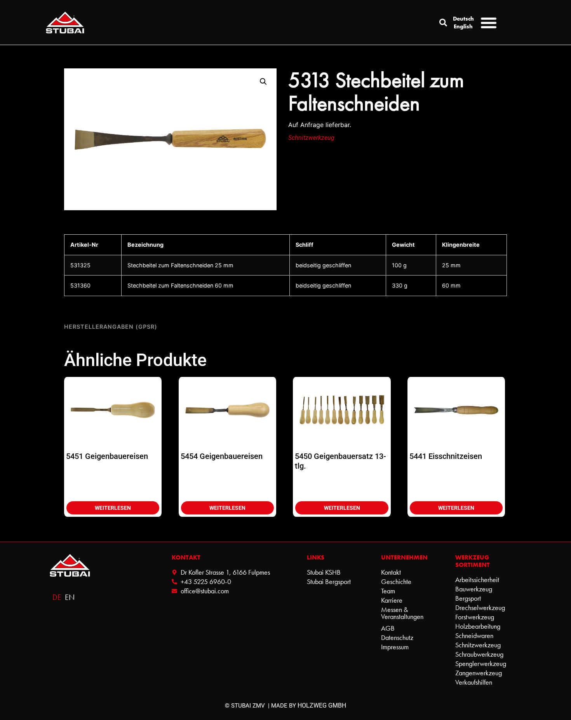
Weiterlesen (113, 508)
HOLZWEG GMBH (322, 705)
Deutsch (463, 19)
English (463, 26)
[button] (443, 22)
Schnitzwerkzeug (311, 137)
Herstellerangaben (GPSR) (110, 326)
